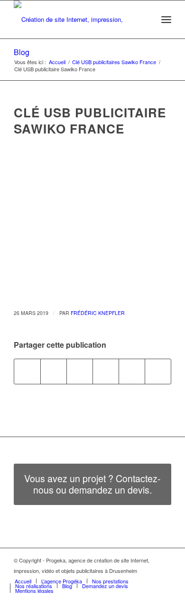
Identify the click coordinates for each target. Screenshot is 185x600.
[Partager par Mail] (158, 371)
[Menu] (166, 19)
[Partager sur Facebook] (27, 371)
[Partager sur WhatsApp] (106, 371)
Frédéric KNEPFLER (98, 312)
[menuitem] (145, 19)
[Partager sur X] (53, 371)
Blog (21, 52)
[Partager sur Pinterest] (132, 371)
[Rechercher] (145, 19)
